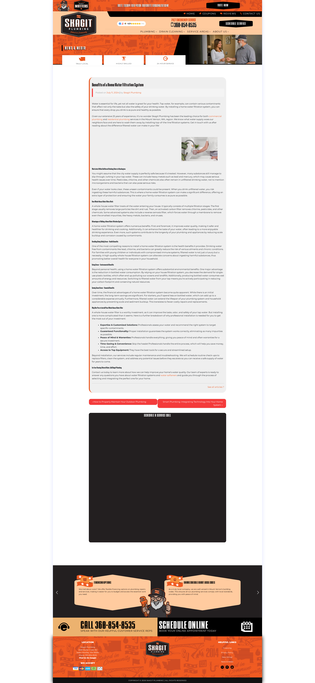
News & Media (227, 662)
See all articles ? (216, 387)
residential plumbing (119, 119)
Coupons (209, 13)
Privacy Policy (227, 652)
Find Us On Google (87, 658)
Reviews (229, 13)
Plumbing (147, 31)
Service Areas (198, 31)
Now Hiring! (227, 657)
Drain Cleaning (171, 31)
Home (190, 13)
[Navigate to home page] (79, 25)
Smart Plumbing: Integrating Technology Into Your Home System (193, 403)
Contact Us (251, 13)
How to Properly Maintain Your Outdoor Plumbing (120, 402)
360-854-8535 (183, 23)
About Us (220, 31)
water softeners (169, 375)
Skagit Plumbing (132, 92)
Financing (227, 648)
